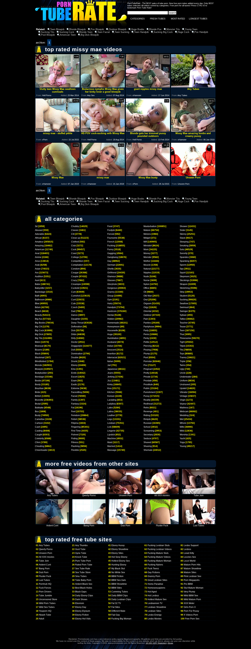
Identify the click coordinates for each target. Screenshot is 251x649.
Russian (148, 423)
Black (37, 353)
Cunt (73, 299)
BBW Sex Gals (118, 580)
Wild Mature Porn (192, 599)
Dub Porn (125, 525)
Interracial (112, 357)
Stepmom (184, 276)
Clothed (75, 241)
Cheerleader (41, 450)
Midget (147, 238)
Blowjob (39, 369)
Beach (38, 311)
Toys (182, 353)
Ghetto (110, 268)
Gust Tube (80, 549)
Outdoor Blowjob (117, 29)
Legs (109, 419)
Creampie (76, 284)
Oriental (147, 311)
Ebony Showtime (119, 549)
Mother (147, 261)
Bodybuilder (41, 373)
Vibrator (184, 392)
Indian (110, 346)
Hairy (110, 303)
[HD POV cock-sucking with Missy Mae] (103, 130)
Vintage (183, 396)
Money (147, 253)
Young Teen (191, 29)
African (38, 238)
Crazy (74, 280)
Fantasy (75, 403)
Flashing (75, 446)
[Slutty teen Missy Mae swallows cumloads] (57, 86)
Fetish (74, 419)
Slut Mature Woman (193, 588)
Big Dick (39, 334)
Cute (73, 303)
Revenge (148, 411)
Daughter (75, 319)
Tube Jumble (45, 595)
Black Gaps (81, 591)
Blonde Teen (85, 32)
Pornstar (148, 361)
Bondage (39, 376)
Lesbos (187, 549)
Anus (37, 261)
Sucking (184, 299)
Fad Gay (115, 615)
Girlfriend (111, 272)
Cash (37, 427)
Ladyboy (111, 403)
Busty (37, 415)
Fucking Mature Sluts (158, 553)
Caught (38, 434)
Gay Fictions (154, 572)
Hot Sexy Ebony (119, 557)
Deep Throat (77, 322)
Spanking (184, 261)
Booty (38, 384)
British (38, 396)
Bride (37, 392)
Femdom (75, 415)
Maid (109, 442)
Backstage (40, 292)
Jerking (111, 376)
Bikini (37, 342)
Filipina (74, 423)
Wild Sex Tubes (47, 607)
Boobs (38, 380)
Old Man (148, 295)
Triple (182, 361)
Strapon (184, 284)
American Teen (68, 34)
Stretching (185, 288)
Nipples (147, 272)
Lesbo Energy (155, 615)
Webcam (184, 411)
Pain (146, 319)
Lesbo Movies (155, 618)
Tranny (183, 357)
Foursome (112, 238)
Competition (77, 261)
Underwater (185, 376)
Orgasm (147, 303)
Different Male (118, 611)
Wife (182, 427)
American (39, 249)
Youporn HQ (45, 611)
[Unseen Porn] (193, 175)
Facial (74, 396)
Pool (146, 357)
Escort (74, 376)
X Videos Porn (191, 615)
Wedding (184, 415)
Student (183, 295)
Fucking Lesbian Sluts (159, 545)
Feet (73, 411)
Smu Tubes (81, 576)
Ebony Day (80, 607)
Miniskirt (148, 245)
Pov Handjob (201, 32)
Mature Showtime (192, 568)
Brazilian (39, 388)
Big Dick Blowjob (90, 34)
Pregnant (148, 369)
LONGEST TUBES (198, 18)
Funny (110, 249)
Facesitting (76, 392)
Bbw (37, 303)
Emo (73, 369)
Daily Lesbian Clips (121, 599)
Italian (110, 361)
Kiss (109, 388)
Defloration (76, 326)
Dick (73, 330)
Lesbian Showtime (157, 607)
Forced (110, 234)
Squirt (183, 272)
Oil (145, 292)
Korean (111, 396)
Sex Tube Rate (82, 568)
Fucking (111, 245)
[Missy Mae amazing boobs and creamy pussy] (193, 130)
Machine (111, 438)
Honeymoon (113, 326)
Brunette (39, 400)
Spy (182, 268)
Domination (77, 353)
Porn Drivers (45, 591)
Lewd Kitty (189, 553)
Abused (39, 230)
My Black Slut (118, 568)
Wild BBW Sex (191, 595)
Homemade (113, 322)
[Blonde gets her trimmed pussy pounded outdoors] (148, 130)
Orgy (146, 307)
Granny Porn (154, 576)
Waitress (184, 407)
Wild (182, 430)
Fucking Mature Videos (159, 557)
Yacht (182, 438)
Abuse (170, 643)
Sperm (183, 265)
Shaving (148, 446)
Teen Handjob (141, 32)
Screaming (149, 430)
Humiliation (113, 338)
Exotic (74, 384)
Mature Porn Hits (192, 564)
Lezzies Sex (190, 557)
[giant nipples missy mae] (148, 86)
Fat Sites (115, 607)
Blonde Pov (155, 29)
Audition (39, 276)
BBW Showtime (119, 584)
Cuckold (75, 288)
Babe (37, 284)
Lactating (111, 400)
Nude (146, 276)
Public (147, 388)
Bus (37, 411)
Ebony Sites (117, 553)
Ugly (182, 369)
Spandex (184, 257)
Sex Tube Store (83, 572)
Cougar (75, 272)
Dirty (73, 338)
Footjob (111, 230)
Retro (146, 407)
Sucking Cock (66, 32)
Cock (73, 249)
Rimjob (147, 419)
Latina (110, 411)
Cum (73, 292)
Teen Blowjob (57, 29)
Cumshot (75, 295)
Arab (37, 265)
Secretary (148, 434)
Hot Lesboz (153, 595)
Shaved (147, 442)
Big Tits (38, 338)
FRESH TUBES (157, 18)
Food (109, 226)
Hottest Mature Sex (157, 599)
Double (74, 357)
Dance (74, 315)
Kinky (110, 384)
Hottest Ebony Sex (120, 561)
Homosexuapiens (156, 588)
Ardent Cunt (52, 525)
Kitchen (111, 392)
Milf (145, 241)
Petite (146, 342)
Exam (74, 380)
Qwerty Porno (89, 495)
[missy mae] (103, 175)
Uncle (183, 373)
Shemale (148, 450)
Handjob (111, 307)
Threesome (185, 338)
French (110, 241)
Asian (38, 268)
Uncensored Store (48, 599)
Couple (74, 276)
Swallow (184, 303)
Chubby (75, 226)
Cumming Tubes (119, 591)
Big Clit (38, 326)
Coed (74, 253)
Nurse (147, 280)
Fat (72, 407)
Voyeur (183, 403)
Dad (73, 311)
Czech (74, 307)
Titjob (182, 346)
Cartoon (39, 423)
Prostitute (148, 384)
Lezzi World (190, 561)
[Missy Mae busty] (148, 175)
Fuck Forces (45, 588)
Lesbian (111, 423)
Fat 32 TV (116, 603)
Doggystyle (76, 346)
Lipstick (111, 434)
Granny (111, 292)
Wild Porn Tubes (47, 603)
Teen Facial (103, 32)
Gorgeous (112, 288)
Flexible (75, 450)
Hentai (110, 315)
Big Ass (38, 319)
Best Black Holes (83, 588)
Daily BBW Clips (119, 595)
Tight (182, 342)
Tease (183, 326)
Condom (75, 268)
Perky (146, 338)
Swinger (184, 311)
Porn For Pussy (191, 611)
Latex (110, 407)
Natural (147, 268)
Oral (146, 299)
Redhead (148, 403)
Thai (182, 334)
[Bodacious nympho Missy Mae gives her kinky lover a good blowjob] (103, 86)
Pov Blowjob (97, 29)
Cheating (39, 446)
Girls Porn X (190, 607)
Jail (109, 365)
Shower (183, 226)
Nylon (146, 284)
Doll (73, 349)
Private (147, 376)
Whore (183, 423)
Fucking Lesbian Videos (160, 549)
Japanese (112, 369)
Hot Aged (152, 591)
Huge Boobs (137, 29)
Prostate (148, 380)
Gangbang (112, 257)
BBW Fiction (117, 576)
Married (111, 446)
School (147, 427)
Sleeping (184, 241)
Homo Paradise (155, 584)
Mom (146, 249)
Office (146, 288)
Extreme (75, 388)
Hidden (111, 319)
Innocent (111, 349)
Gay (109, 261)
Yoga (182, 442)
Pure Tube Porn (83, 561)
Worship (184, 434)
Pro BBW (188, 584)
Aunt (37, 280)
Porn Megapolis (192, 580)
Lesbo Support (191, 545)
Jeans (110, 373)
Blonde (38, 365)
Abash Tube (45, 615)
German (111, 265)
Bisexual (39, 346)
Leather (111, 415)
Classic (74, 230)
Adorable (39, 234)
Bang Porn (89, 525)
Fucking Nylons (155, 564)
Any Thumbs (81, 545)
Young (183, 446)
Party (146, 330)
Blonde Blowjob (77, 29)
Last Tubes (198, 525)
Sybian (183, 315)
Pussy (147, 396)
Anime (38, 257)
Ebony (74, 365)
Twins (182, 365)
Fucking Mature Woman (159, 561)
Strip (182, 292)
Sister (182, 230)
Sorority (183, 253)
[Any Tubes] (193, 86)
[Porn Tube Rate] (81, 26)
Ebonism (79, 603)
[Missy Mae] (57, 175)
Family (74, 400)
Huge (110, 334)
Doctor (74, 342)
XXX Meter (189, 603)
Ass (37, 272)
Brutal (38, 403)
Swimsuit (184, 307)
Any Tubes (52, 495)
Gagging (111, 253)
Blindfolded (40, 361)
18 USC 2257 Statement (156, 643)
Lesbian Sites (154, 611)
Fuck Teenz (153, 568)
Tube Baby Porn (83, 580)
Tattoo (183, 319)
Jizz (109, 380)
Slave (182, 238)
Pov (145, 365)
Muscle (147, 265)
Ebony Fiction (82, 615)
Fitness (74, 442)
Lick (109, 427)
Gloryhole (112, 284)
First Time (76, 430)
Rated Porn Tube (83, 564)
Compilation (77, 265)
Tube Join (199, 495)
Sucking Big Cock (163, 32)
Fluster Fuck (162, 525)
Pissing (147, 349)
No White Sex (118, 572)
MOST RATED (178, 18)
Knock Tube (81, 557)
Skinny (183, 234)
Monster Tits (173, 29)
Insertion (111, 353)
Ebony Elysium (82, 611)
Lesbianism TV (155, 603)
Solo (182, 249)
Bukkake (39, 407)
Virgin (183, 400)
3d (36, 226)
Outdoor (148, 315)
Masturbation (150, 226)
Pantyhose (149, 326)
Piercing (148, 346)
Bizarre (38, 349)
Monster (148, 257)
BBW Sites (116, 588)
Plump (147, 353)
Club (73, 245)
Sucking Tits (47, 32)
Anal (37, 253)
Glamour (111, 276)
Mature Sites (190, 572)
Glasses (111, 280)
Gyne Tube (80, 553)
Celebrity (39, 438)
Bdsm (38, 307)
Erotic (74, 373)
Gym (109, 299)
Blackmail (40, 357)
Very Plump (189, 591)
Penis (146, 334)
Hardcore (112, 311)
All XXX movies (162, 495)
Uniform (184, 380)
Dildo (73, 334)
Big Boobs (40, 322)
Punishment (149, 392)
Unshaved (185, 384)
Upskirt (183, 388)
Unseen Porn (125, 495)
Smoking (184, 245)
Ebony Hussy (118, 545)
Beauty (38, 315)
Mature (147, 230)
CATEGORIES (137, 18)
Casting (39, 430)
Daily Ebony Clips (84, 595)
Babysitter (40, 288)
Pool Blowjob (48, 34)
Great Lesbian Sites (157, 580)
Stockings (184, 280)
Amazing (39, 245)
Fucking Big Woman (121, 618)
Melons (147, 234)
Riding (147, 415)
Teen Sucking (122, 32)
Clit (72, 234)
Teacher (184, 322)
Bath (37, 295)
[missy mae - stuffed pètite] (57, 130)
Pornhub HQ (45, 584)
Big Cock (39, 330)
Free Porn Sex (192, 618)
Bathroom (40, 299)
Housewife (112, 330)
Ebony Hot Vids (83, 618)
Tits (181, 349)
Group (110, 295)
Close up (75, 238)
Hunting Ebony (118, 564)
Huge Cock (183, 32)
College (75, 257)
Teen (182, 330)
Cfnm (37, 442)
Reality (147, 400)
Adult (41, 618)
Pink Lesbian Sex (192, 576)
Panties (147, 322)
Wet (182, 419)
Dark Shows (81, 599)
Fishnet (74, 434)
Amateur (39, 241)
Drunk (74, 361)
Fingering (76, 427)
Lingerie (111, 430)
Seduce (147, 438)
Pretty (146, 373)
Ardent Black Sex (83, 584)
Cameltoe (40, 419)
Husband (111, 342)
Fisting (74, 438)
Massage (111, 450)
